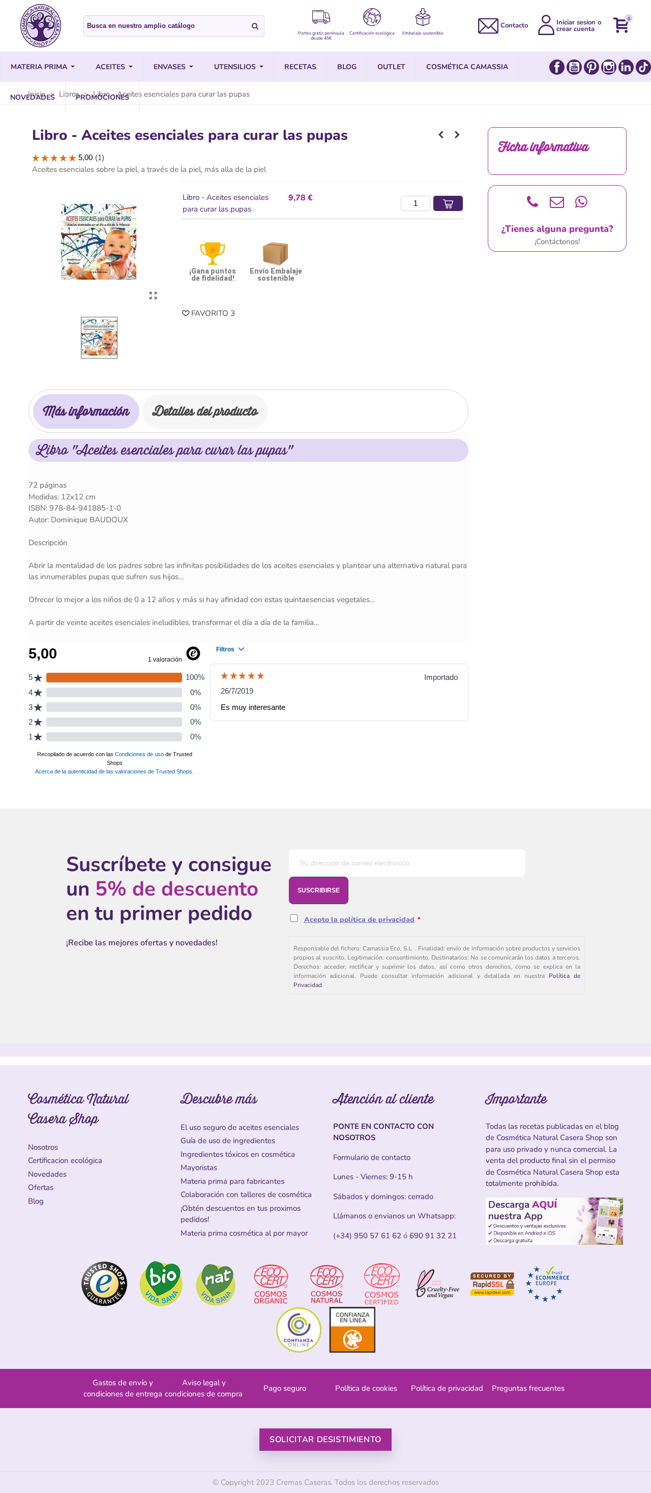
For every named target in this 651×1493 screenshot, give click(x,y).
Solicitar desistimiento (325, 1439)
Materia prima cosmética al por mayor (244, 1233)
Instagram (608, 67)
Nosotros (43, 1147)
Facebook (557, 67)
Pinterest (591, 67)
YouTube (574, 67)
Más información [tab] (86, 411)
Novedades (47, 1174)
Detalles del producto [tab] (205, 411)
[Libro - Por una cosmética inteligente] (441, 134)
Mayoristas (199, 1167)
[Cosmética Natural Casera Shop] (40, 25)
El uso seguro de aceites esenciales (240, 1127)
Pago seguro (284, 1388)
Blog (36, 1201)
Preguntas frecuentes (528, 1388)
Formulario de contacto (371, 1157)
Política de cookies (366, 1388)
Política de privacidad (447, 1388)
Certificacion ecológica (65, 1160)
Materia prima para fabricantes (232, 1181)
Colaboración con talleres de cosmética (246, 1194)
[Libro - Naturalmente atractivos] (457, 134)
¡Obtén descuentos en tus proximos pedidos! (241, 1214)
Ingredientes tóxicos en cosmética (238, 1154)
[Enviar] (255, 26)
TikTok (643, 67)
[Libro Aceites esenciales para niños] (153, 296)
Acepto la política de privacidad (359, 919)
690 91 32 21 (433, 1236)
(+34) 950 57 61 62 (367, 1236)
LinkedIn (626, 67)
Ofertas (40, 1187)
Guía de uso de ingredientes (228, 1141)
